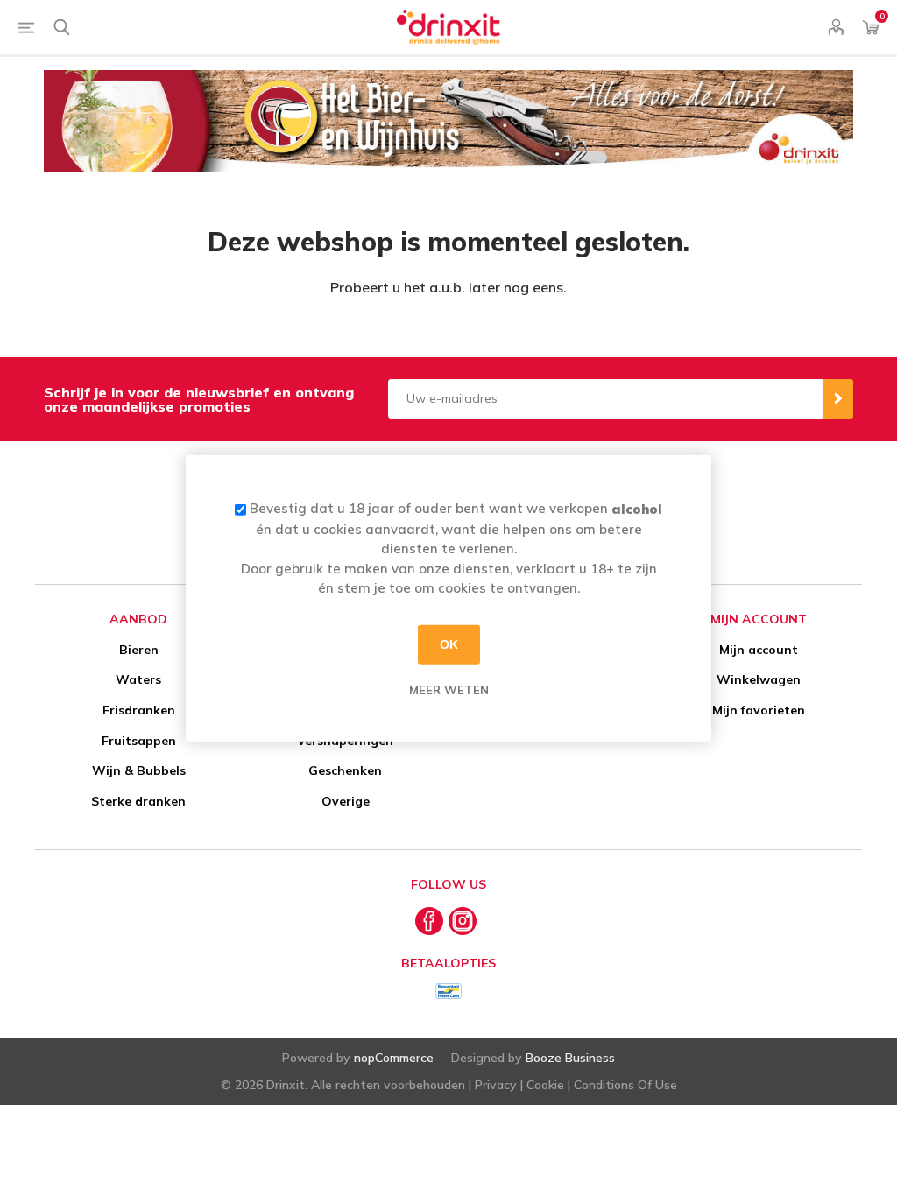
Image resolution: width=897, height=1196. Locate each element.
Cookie (545, 1085)
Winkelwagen (759, 679)
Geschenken (345, 770)
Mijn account (758, 650)
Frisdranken (138, 710)
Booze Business (570, 1058)
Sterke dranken (138, 801)
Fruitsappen (139, 741)
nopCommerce (394, 1058)
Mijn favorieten (758, 710)
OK (449, 644)
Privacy (496, 1085)
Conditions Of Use (625, 1085)
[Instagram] (462, 921)
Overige (345, 801)
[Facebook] (429, 921)
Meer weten (449, 689)
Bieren (139, 650)
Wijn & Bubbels (139, 770)
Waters (138, 679)
